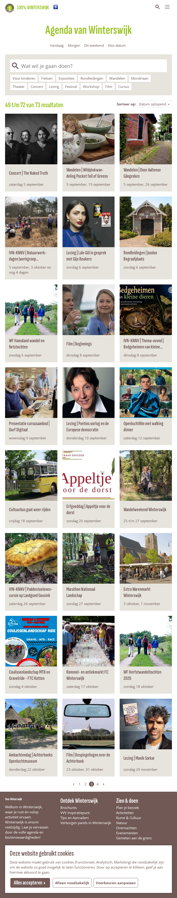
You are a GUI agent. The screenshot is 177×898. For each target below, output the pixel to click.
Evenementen (127, 833)
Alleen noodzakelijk (72, 883)
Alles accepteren (28, 882)
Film (108, 86)
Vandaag (57, 45)
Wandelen (117, 78)
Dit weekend (94, 45)
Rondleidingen (91, 78)
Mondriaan (139, 78)
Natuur (121, 822)
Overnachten (126, 828)
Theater (19, 86)
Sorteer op (126, 104)
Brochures (68, 807)
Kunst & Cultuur (128, 817)
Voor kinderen (24, 78)
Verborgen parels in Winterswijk (85, 822)
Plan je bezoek (127, 807)
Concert (37, 86)
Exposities (66, 78)
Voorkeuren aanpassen (116, 883)
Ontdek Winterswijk (79, 801)
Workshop (91, 86)
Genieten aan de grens (134, 838)
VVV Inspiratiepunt (75, 812)
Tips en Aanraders (74, 817)
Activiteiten (125, 812)
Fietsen (47, 78)
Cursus (123, 86)
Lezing (54, 86)
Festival (71, 86)
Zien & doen (127, 801)
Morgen (74, 45)
